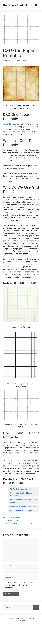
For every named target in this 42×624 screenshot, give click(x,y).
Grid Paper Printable (15, 5)
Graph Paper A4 (12, 520)
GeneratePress (21, 621)
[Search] (36, 607)
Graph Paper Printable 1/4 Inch (22, 506)
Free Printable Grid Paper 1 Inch (19, 524)
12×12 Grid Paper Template (21, 489)
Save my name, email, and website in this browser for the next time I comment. (20, 585)
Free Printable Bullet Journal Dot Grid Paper (23, 501)
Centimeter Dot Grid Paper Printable (21, 494)
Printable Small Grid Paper (21, 511)
